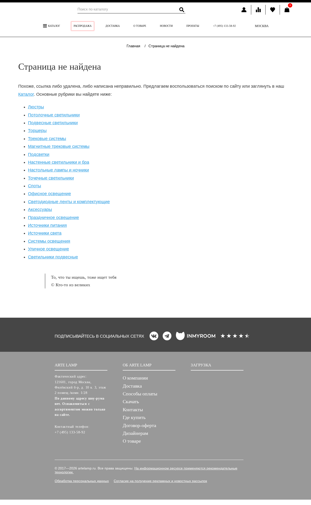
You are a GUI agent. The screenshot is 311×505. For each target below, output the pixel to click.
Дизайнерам (135, 433)
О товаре (139, 25)
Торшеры (37, 130)
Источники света (44, 233)
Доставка (112, 25)
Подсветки (38, 154)
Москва (261, 26)
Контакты (133, 409)
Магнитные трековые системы (58, 146)
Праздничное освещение (53, 217)
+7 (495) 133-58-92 (224, 25)
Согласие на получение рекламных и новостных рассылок (160, 481)
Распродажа (83, 25)
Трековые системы (47, 138)
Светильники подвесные (53, 257)
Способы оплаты (140, 393)
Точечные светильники (51, 178)
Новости (166, 25)
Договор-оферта (139, 425)
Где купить (134, 417)
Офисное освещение (49, 193)
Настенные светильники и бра (58, 162)
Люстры (36, 107)
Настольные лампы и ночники (58, 170)
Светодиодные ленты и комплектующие (69, 201)
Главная (133, 46)
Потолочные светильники (54, 115)
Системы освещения (49, 241)
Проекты (192, 25)
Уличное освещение (48, 249)
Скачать (131, 401)
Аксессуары (40, 209)
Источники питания (47, 225)
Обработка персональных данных (82, 481)
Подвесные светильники (53, 122)
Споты (34, 185)
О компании (135, 378)
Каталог (53, 25)
